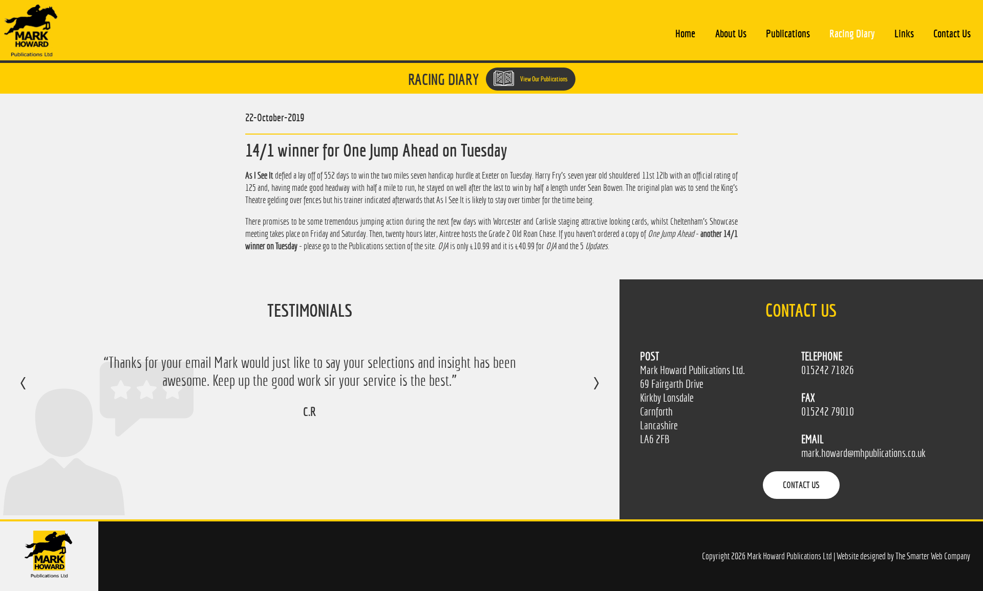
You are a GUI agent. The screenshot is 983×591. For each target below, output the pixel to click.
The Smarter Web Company (932, 556)
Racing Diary (851, 33)
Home (685, 33)
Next (586, 390)
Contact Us (952, 33)
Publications (788, 33)
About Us (730, 33)
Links (904, 33)
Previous (33, 390)
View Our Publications (543, 79)
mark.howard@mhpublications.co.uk (863, 453)
